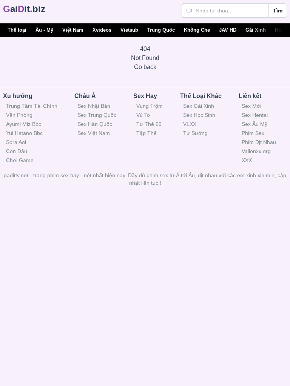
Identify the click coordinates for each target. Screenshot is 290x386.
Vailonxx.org (256, 151)
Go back (145, 67)
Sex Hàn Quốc (94, 124)
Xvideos (102, 30)
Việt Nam (72, 30)
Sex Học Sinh (199, 115)
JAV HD (227, 30)
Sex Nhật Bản (93, 106)
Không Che (197, 30)
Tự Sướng (195, 133)
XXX (247, 160)
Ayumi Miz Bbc (23, 124)
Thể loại (17, 30)
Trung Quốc (161, 30)
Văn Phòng (19, 115)
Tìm (277, 11)
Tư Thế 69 (149, 124)
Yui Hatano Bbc (24, 133)
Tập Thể (146, 133)
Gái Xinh (255, 30)
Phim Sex (253, 133)
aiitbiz (24, 9)
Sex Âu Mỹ (254, 124)
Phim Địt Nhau (259, 142)
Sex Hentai (255, 115)
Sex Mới (251, 106)
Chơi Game (20, 160)
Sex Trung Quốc (96, 115)
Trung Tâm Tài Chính (31, 106)
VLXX (189, 124)
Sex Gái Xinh (198, 106)
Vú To (143, 115)
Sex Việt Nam (93, 133)
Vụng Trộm (149, 106)
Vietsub (129, 30)
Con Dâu (16, 151)
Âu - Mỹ (44, 30)
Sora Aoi (16, 142)
